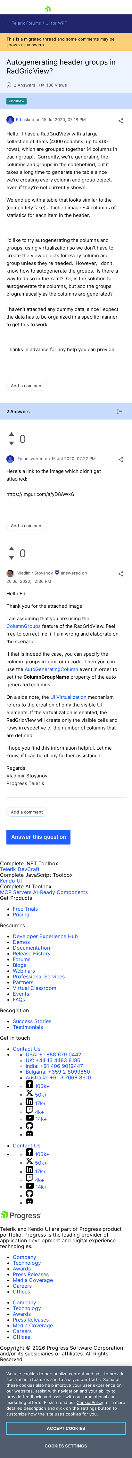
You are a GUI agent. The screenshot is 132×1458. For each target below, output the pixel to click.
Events (21, 994)
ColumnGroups (23, 626)
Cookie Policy (90, 1402)
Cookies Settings (66, 1445)
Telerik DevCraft (20, 869)
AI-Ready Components (60, 892)
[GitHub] (29, 1127)
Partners (23, 982)
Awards (22, 1268)
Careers (22, 1286)
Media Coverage (33, 1280)
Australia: (58, 1077)
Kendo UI (11, 880)
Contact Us (26, 1048)
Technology (27, 1263)
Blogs (19, 965)
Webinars (24, 971)
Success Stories (32, 1021)
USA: (53, 1054)
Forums (21, 959)
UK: (53, 1060)
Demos (21, 942)
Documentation (31, 948)
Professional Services (39, 976)
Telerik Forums (26, 23)
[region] (66, 1412)
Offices (21, 1291)
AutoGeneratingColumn (51, 669)
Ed (18, 119)
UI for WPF (56, 23)
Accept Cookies (66, 1428)
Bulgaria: (58, 1072)
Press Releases (31, 1274)
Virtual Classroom (34, 988)
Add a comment (27, 385)
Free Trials (25, 909)
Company (24, 1257)
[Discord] (29, 1134)
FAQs (19, 999)
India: (54, 1066)
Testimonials (28, 1027)
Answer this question (38, 837)
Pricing (21, 914)
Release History (32, 953)
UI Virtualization (68, 697)
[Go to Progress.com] (21, 1218)
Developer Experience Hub (45, 936)
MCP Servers (15, 892)
